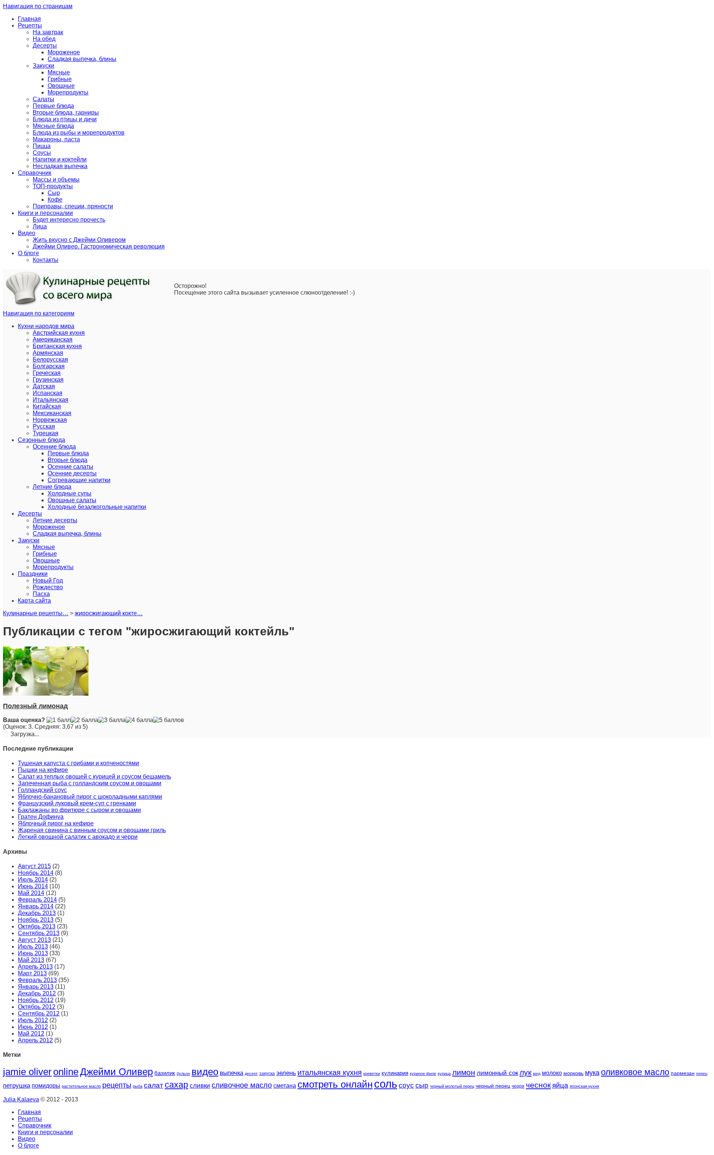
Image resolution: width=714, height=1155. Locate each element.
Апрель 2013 (35, 966)
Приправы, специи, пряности (73, 206)
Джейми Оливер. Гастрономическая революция (99, 246)
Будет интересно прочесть (69, 219)
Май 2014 (31, 893)
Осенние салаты (70, 466)
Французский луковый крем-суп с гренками (77, 803)
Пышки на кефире (43, 770)
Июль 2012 (33, 1020)
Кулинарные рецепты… (35, 613)
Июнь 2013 (33, 953)
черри (518, 1086)
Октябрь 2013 (36, 926)
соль (385, 1084)
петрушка (16, 1085)
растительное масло (81, 1086)
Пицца (42, 146)
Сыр (54, 193)
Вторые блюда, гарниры (66, 112)
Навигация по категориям (38, 313)
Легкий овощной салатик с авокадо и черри (78, 837)
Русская (44, 426)
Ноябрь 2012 (36, 1000)
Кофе (55, 199)
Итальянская (50, 400)
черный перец (493, 1086)
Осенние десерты (72, 473)
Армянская (48, 353)
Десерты (45, 45)
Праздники (33, 574)
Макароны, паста (56, 139)
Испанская (47, 393)
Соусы (42, 153)
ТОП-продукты (53, 186)
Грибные (60, 79)
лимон (463, 1072)
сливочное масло (242, 1085)
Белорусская (50, 359)
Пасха (41, 594)
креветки (371, 1073)
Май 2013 (31, 960)
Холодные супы (69, 493)
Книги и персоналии (45, 213)
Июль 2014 (33, 879)
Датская (44, 386)
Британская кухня (57, 346)
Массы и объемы (56, 179)
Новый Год (48, 580)
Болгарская (49, 366)
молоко (552, 1072)
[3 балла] (112, 720)
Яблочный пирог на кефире (56, 823)
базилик (164, 1073)
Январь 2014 (36, 906)
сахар (176, 1085)
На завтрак (48, 32)
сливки (200, 1085)
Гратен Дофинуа (41, 817)
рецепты (116, 1085)
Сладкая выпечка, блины (82, 59)
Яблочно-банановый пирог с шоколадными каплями (90, 796)
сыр (421, 1085)
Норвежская (50, 420)
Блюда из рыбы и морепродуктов (79, 132)
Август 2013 (34, 940)
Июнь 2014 (33, 886)
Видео (26, 233)
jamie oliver (27, 1071)
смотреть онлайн (335, 1084)
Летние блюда (52, 487)
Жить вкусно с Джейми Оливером (79, 240)
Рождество (48, 587)
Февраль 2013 (37, 980)
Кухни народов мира (46, 326)
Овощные (61, 86)
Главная (29, 19)
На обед (44, 39)
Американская (53, 339)
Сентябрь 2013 (39, 933)
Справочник (34, 173)
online (65, 1071)
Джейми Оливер (116, 1071)
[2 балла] (84, 720)
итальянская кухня (330, 1072)
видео (205, 1071)
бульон (183, 1073)
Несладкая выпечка (60, 166)
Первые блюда (53, 106)
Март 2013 (32, 973)
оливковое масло (635, 1072)
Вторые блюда (67, 460)
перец (701, 1073)
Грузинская (48, 379)
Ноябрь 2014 (36, 873)
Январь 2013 (36, 987)
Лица (40, 226)
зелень (286, 1073)
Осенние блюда (54, 446)
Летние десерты (55, 520)
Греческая (47, 373)
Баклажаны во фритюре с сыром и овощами (79, 810)
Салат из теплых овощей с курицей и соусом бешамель (94, 776)
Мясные (59, 72)
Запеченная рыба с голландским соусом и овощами (89, 783)
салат (153, 1085)
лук (525, 1072)
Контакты (45, 260)
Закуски (43, 65)
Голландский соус (42, 790)
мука (592, 1073)
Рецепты (30, 25)
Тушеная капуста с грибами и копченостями (78, 763)
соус (406, 1085)
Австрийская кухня (59, 333)
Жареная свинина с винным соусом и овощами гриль (92, 830)
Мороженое (64, 52)
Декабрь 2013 (37, 913)
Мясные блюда (53, 126)
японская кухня (584, 1086)
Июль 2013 (33, 946)
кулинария (395, 1073)
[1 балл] (58, 720)
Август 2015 (34, 866)
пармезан (683, 1073)
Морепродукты (68, 92)
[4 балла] (139, 720)
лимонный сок (497, 1073)
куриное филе (423, 1073)
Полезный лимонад (35, 706)
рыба (137, 1086)
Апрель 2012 (35, 1040)
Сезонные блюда (41, 440)
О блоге (28, 253)
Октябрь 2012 (36, 1007)
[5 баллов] (168, 720)
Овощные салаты (72, 500)
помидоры (46, 1085)
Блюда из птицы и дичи (65, 119)
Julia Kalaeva (21, 1099)
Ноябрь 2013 (36, 920)
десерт (251, 1073)
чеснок (538, 1085)
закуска (267, 1073)
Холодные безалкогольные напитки (97, 507)
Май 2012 (31, 1033)
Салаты (43, 99)
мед (536, 1073)
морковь (573, 1073)
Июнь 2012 (33, 1027)
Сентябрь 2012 (39, 1013)
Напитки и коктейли (60, 159)
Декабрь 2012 (37, 993)
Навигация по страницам (38, 6)
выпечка (231, 1073)
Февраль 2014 (37, 899)
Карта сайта (34, 600)
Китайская (47, 406)
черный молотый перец (452, 1086)
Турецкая (45, 433)
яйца (560, 1085)
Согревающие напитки (79, 480)
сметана (284, 1085)
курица (444, 1073)
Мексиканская (52, 413)
